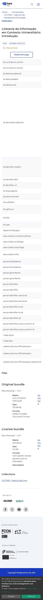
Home (4, 12)
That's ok (31, 596)
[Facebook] (5, 509)
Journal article (17, 43)
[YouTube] (19, 509)
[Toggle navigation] (38, 4)
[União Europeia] (10, 559)
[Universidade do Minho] (5, 539)
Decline (11, 596)
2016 (5, 43)
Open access (11, 48)
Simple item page (21, 55)
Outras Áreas (18, 12)
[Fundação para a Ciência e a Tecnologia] (15, 533)
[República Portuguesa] (16, 553)
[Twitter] (12, 509)
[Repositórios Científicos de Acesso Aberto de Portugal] (8, 501)
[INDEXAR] (19, 501)
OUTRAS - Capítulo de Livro (15, 15)
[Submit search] (32, 4)
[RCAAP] (25, 509)
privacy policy (31, 589)
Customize (6, 592)
